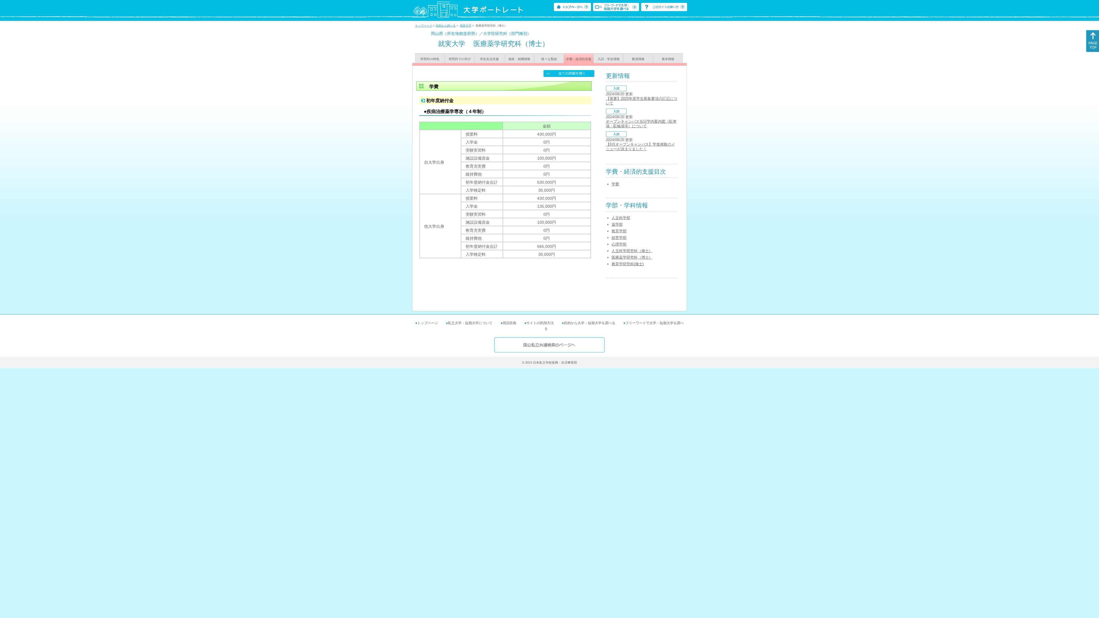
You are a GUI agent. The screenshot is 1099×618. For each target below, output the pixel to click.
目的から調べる (446, 25)
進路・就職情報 (519, 59)
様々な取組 (549, 59)
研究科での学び (460, 59)
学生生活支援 (489, 59)
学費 (615, 184)
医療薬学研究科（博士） (632, 257)
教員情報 (638, 59)
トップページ (423, 25)
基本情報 (668, 59)
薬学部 (617, 224)
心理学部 (619, 244)
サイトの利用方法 (540, 323)
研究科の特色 (429, 59)
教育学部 (619, 231)
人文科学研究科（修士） (632, 251)
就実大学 (465, 25)
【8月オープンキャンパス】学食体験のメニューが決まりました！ (640, 146)
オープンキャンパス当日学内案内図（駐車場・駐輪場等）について (641, 123)
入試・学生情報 (609, 59)
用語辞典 (509, 323)
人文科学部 (621, 218)
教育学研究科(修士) (628, 264)
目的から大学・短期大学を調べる (589, 323)
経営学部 (619, 237)
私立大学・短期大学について (470, 323)
